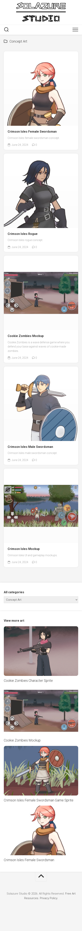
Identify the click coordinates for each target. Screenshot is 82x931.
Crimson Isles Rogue (23, 234)
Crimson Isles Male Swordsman (30, 447)
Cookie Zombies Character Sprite (28, 681)
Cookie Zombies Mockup (26, 336)
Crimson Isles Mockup (24, 549)
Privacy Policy (48, 898)
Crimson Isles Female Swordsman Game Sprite (38, 800)
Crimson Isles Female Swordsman (32, 131)
